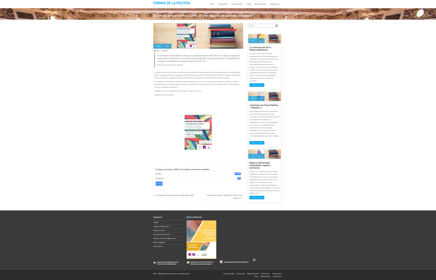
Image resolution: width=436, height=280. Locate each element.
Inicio (212, 4)
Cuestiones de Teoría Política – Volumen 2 (263, 106)
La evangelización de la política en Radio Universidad (175, 195)
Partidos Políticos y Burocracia (164, 238)
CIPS (157, 51)
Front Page (241, 274)
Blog (249, 4)
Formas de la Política (171, 3)
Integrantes (274, 4)
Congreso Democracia (161, 226)
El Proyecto (223, 4)
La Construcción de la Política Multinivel (260, 48)
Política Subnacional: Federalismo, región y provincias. (260, 165)
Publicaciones (260, 4)
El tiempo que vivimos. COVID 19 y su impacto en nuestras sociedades (182, 169)
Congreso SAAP (159, 230)
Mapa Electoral (253, 274)
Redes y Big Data (159, 242)
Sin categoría (158, 246)
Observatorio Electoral (161, 234)
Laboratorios (236, 4)
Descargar (159, 183)
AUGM (165, 51)
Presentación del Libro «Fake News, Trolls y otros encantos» (224, 196)
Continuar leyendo (257, 85)
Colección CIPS (228, 274)
